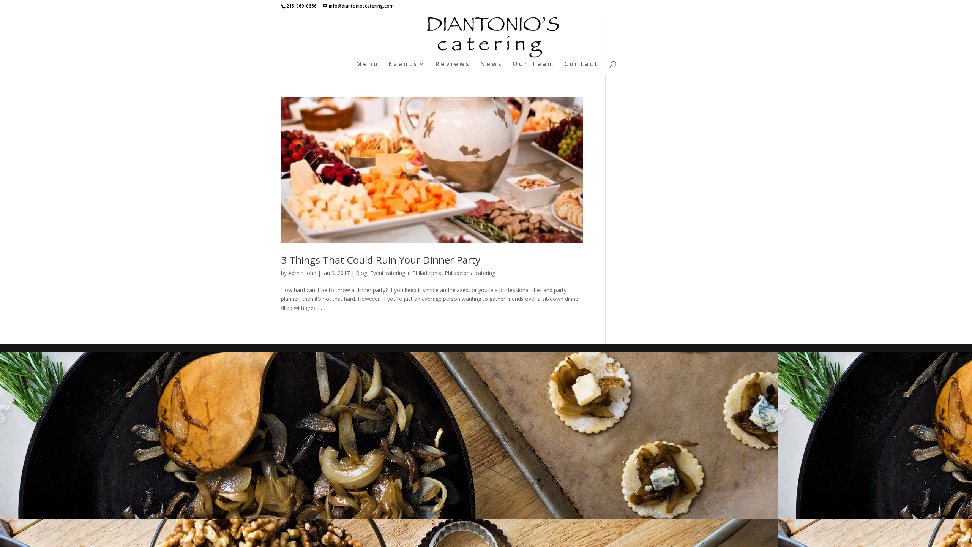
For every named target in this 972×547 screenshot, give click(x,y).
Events (403, 64)
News (491, 64)
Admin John (302, 273)
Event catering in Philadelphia (406, 273)
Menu (367, 64)
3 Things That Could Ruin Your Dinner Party (380, 260)
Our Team (533, 64)
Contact (581, 64)
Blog (361, 273)
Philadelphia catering (470, 273)
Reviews (453, 64)
